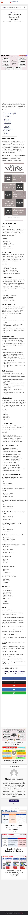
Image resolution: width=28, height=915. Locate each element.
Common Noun (7, 117)
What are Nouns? (6, 115)
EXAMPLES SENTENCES (8, 129)
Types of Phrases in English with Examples (14, 671)
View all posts (14, 800)
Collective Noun (7, 124)
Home (3, 7)
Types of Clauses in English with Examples (14, 673)
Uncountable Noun (7, 122)
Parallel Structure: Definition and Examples (14, 850)
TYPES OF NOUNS (6, 116)
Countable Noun (7, 120)
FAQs (4, 135)
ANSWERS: (6, 133)
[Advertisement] (14, 39)
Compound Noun (7, 123)
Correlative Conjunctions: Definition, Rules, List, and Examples (14, 827)
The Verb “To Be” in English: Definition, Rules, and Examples (14, 873)
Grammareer (20, 913)
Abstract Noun (7, 126)
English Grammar (14, 12)
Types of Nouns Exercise (6, 131)
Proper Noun (6, 119)
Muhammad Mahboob (9, 21)
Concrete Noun (7, 127)
